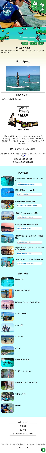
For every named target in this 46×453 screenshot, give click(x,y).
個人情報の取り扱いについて (23, 434)
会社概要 (23, 426)
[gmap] (25, 156)
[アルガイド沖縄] (23, 113)
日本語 (25, 43)
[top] (43, 450)
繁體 (40, 43)
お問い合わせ (23, 422)
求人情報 (23, 430)
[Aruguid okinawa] (7, 9)
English (33, 43)
